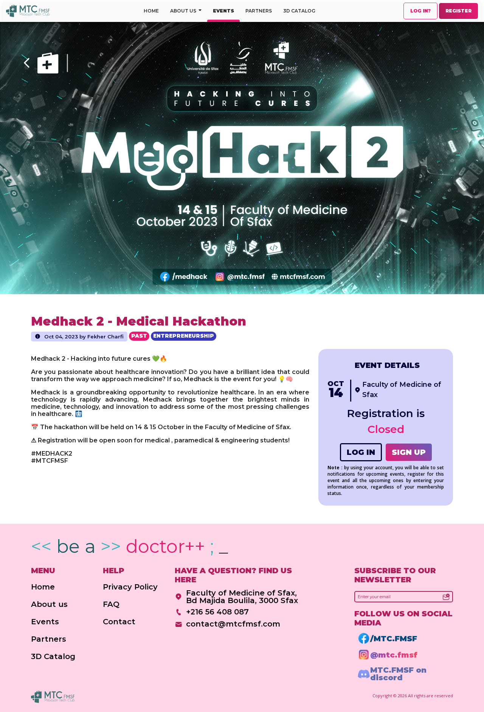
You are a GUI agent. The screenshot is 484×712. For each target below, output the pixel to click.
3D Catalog (299, 11)
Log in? (420, 11)
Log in (361, 452)
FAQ (111, 604)
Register (458, 11)
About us (49, 604)
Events (223, 11)
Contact (119, 621)
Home (151, 11)
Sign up (409, 452)
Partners (258, 11)
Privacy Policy (130, 586)
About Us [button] (183, 11)
